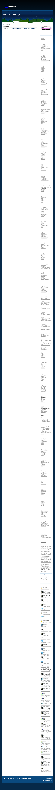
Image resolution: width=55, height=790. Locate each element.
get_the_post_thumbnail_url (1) (45, 267)
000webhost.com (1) (44, 214)
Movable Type (49, 780)
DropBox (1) (42, 385)
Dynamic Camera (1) (44, 298)
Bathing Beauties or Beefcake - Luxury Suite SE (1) (45, 312)
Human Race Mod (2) (44, 319)
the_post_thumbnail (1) (44, 264)
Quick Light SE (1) (43, 336)
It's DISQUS (46, 26)
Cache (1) (42, 71)
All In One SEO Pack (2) (44, 208)
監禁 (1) (42, 210)
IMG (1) (42, 384)
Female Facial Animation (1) (45, 316)
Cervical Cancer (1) (43, 437)
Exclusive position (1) (44, 77)
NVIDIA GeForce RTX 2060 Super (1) (46, 48)
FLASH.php (45, 576)
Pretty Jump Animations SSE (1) (45, 299)
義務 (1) (42, 156)
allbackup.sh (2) (43, 38)
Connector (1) (43, 56)
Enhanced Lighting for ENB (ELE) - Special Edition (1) (46, 308)
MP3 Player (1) (43, 257)
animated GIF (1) (43, 490)
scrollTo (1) (42, 119)
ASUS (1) (42, 50)
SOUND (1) (42, 258)
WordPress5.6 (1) (43, 68)
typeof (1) (42, 120)
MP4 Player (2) (43, 399)
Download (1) (43, 99)
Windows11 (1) (43, 488)
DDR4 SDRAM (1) (43, 54)
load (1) (42, 123)
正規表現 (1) (42, 139)
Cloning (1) (42, 440)
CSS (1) (42, 363)
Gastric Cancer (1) (43, 460)
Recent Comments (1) (44, 476)
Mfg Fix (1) (42, 317)
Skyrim (48, 578)
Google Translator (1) (44, 405)
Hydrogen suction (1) (44, 92)
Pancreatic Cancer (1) (44, 473)
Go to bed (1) (43, 313)
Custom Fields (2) (43, 206)
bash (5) (42, 364)
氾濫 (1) (42, 274)
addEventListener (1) (44, 121)
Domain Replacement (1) (44, 448)
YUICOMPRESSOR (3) (44, 362)
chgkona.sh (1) (43, 493)
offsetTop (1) (43, 118)
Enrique (44, 718)
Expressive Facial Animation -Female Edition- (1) (45, 304)
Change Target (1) (43, 438)
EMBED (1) (42, 451)
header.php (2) (43, 159)
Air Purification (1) (43, 88)
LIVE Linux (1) (43, 464)
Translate (48, 28)
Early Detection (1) (43, 452)
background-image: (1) (44, 491)
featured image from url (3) (45, 279)
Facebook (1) (43, 454)
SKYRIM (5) (42, 398)
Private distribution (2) (44, 178)
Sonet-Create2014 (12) (44, 411)
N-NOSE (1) (42, 472)
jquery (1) (42, 70)
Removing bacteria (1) (44, 83)
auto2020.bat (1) (43, 176)
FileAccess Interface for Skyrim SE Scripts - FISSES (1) (46, 324)
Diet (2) (42, 164)
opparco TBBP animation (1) (45, 325)
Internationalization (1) (44, 80)
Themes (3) (42, 166)
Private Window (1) (43, 66)
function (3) (42, 354)
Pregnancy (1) (43, 134)
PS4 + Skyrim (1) (43, 387)
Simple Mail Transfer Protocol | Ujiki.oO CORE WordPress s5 (46, 614)
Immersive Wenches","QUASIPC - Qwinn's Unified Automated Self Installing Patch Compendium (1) (45, 329)
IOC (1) (42, 232)
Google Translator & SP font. (10, 11)
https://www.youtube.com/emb (45, 737)
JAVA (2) (42, 202)
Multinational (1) (43, 101)
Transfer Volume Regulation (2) (45, 185)
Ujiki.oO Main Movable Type (12, 15)
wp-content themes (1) (44, 265)
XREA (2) (42, 157)
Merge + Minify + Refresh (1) (45, 180)
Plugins (44, 578)
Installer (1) (42, 100)
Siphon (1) (42, 253)
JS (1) (42, 365)
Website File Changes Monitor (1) (45, 140)
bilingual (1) (42, 492)
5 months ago (48, 614)
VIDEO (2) (42, 247)
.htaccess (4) (43, 288)
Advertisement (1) (43, 154)
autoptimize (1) (43, 153)
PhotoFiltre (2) (43, 104)
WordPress (46, 579)
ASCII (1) (42, 378)
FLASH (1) (42, 259)
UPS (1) (42, 483)
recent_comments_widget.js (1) (45, 498)
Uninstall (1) (42, 175)
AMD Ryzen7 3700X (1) (44, 49)
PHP (41, 578)
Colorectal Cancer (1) (44, 441)
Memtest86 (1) (43, 44)
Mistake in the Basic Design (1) (45, 60)
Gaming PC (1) (43, 55)
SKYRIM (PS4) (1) (43, 391)
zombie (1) (42, 410)
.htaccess (42, 576)
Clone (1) (42, 201)
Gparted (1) (42, 461)
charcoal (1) (42, 93)
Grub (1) (42, 43)
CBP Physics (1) (43, 346)
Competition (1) (43, 442)
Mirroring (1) (42, 196)
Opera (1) (42, 81)
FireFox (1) (42, 78)
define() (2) (42, 494)
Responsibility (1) (43, 152)
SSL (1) (42, 227)
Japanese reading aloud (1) (45, 462)
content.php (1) (43, 273)
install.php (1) (43, 285)
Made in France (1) (43, 98)
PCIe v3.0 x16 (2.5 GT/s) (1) (44, 46)
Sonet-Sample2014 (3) (44, 409)
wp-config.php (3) (43, 158)
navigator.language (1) (44, 146)
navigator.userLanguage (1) (45, 143)
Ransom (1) (42, 474)
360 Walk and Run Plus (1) (44, 303)
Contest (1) (42, 444)
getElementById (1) (43, 122)
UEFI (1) (42, 482)
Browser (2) (42, 145)
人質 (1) (42, 213)
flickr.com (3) (43, 388)
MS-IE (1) (42, 79)
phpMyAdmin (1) (43, 197)
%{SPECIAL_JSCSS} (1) (44, 167)
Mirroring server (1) (43, 470)
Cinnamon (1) (43, 439)
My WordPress (30, 11)
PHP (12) (42, 401)
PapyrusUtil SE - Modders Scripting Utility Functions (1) (46, 314)
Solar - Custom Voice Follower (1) (45, 335)
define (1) (42, 151)
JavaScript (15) (43, 373)
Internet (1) (42, 110)
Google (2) (42, 190)
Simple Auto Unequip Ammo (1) (45, 318)
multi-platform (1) (43, 389)
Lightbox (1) (42, 353)
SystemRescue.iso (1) (44, 45)
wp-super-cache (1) (43, 150)
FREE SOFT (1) (43, 453)
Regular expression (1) (44, 138)
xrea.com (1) (42, 499)
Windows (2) (42, 367)
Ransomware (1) (43, 475)
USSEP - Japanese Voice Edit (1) (45, 302)
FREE (48, 576)
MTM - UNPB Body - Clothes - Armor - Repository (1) (45, 342)
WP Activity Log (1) (43, 142)
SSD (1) (42, 222)
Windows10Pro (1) (43, 221)
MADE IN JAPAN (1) (43, 58)
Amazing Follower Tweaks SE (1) (45, 295)
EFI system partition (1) (44, 449)
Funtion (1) (42, 117)
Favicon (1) (42, 455)
